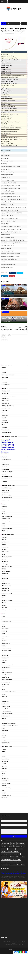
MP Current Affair (5, 400)
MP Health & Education (7, 566)
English (3, 670)
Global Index (4, 696)
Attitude (3, 751)
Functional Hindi (5, 684)
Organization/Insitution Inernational (10, 725)
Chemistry (4, 513)
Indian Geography (6, 716)
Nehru (3, 790)
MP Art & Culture (5, 542)
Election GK (4, 768)
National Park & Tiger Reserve (8, 374)
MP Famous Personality (7, 497)
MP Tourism (4, 607)
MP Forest (4, 559)
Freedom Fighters (5, 492)
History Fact (4, 466)
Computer (4, 645)
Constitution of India (6, 650)
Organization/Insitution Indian (8, 723)
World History (4, 481)
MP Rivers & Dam (5, 598)
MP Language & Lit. (6, 583)
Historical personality (6, 495)
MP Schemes (4, 602)
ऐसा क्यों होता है (5, 422)
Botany (3, 511)
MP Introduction (5, 576)
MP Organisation (5, 590)
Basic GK (18, 33)
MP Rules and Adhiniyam (7, 600)
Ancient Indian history (6, 459)
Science (3, 413)
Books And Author (5, 636)
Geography (4, 694)
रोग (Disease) (5, 427)
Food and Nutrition (6, 518)
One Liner (4, 720)
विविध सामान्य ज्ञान (5, 312)
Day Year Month (5, 657)
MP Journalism (5, 578)
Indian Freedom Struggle (7, 471)
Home (3, 23)
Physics (3, 523)
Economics (4, 662)
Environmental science (7, 516)
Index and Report (5, 370)
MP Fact (3, 554)
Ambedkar (4, 749)
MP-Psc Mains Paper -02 (7, 444)
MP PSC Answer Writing (7, 593)
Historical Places (5, 464)
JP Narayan (4, 785)
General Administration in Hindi (8, 396)
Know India (4, 372)
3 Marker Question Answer (8, 449)
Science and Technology (7, 528)
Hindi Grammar (5, 398)
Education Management (7, 665)
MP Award (4, 544)
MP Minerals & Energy (6, 585)
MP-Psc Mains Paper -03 (7, 446)
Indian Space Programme (7, 521)
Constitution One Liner (7, 648)
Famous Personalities (6, 487)
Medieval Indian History (7, 476)
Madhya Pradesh (5, 440)
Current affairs (5, 393)
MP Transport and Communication (9, 610)
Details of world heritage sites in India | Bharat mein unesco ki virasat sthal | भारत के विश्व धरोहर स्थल (14, 292)
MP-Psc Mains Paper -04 (7, 447)
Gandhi (3, 689)
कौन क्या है (4, 425)
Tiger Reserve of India (6, 795)
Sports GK (4, 417)
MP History (4, 474)
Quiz (3, 733)
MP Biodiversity (5, 547)
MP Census (4, 549)
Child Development (6, 391)
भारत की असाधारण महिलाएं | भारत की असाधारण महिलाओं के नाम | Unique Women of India (13, 306)
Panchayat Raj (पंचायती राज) (8, 405)
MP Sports (4, 605)
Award (3, 623)
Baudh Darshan (5, 628)
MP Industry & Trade (6, 571)
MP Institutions (5, 573)
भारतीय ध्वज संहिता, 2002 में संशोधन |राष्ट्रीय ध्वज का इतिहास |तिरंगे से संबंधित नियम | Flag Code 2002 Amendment (13, 318)
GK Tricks (4, 687)
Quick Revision (5, 377)
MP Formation (5, 561)
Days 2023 (4, 763)
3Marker (3, 616)
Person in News (5, 500)
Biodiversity (4, 506)
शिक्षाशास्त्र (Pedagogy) (6, 432)
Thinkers (3, 379)
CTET (3, 638)
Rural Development (6, 408)
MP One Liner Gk (5, 403)
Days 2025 (4, 367)
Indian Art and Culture (6, 711)
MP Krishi (3, 581)
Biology (3, 509)
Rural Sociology (5, 410)
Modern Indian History (6, 479)
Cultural (3, 462)
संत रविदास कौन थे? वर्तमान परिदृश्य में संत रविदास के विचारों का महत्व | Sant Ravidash (13, 873)
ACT (3, 619)
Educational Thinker (6, 667)
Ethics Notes (4, 771)
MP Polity (4, 595)
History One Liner (5, 469)
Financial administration (7, 679)
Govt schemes (5, 699)
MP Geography (5, 564)
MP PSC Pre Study (5, 439)
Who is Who (4, 382)
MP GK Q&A (4, 539)
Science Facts (5, 415)
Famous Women (5, 298)
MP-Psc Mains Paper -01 (7, 442)
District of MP (4, 537)
